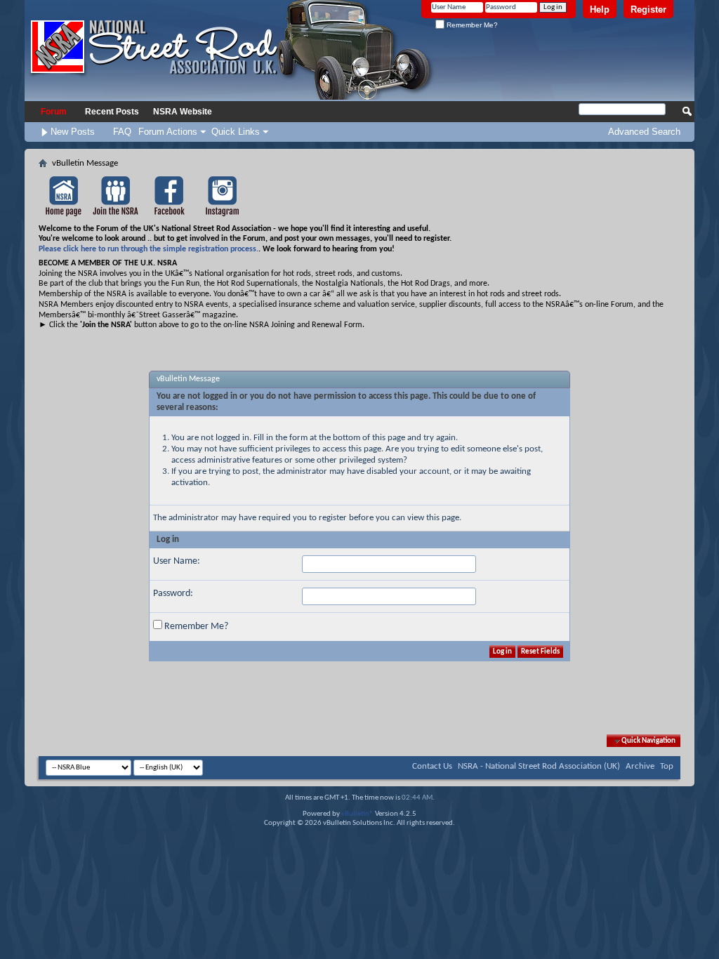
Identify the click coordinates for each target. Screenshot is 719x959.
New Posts (73, 131)
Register (648, 9)
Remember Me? (471, 25)
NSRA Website (182, 112)
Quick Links (235, 131)
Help (599, 9)
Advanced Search (644, 131)
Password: (173, 593)
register (333, 517)
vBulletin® (357, 814)
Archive (640, 766)
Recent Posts (112, 112)
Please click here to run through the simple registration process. (148, 249)
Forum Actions (167, 131)
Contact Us (432, 766)
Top (666, 766)
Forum (54, 112)
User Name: (176, 561)
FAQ (122, 131)
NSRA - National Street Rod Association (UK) (539, 766)
